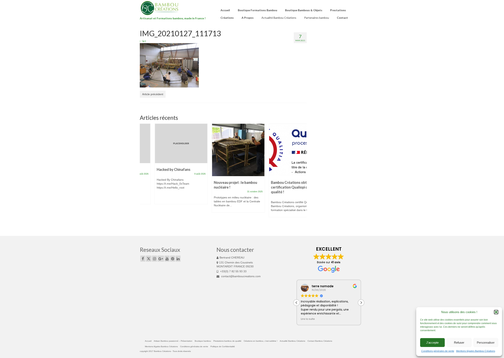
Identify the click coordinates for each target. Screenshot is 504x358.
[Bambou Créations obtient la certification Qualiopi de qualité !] (280, 150)
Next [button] (303, 174)
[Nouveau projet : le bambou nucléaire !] (223, 150)
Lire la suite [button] (308, 319)
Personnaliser (486, 342)
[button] (496, 312)
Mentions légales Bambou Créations (475, 351)
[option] (166, 166)
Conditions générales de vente (437, 351)
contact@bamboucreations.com (240, 276)
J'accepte (432, 342)
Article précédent (152, 94)
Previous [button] (143, 174)
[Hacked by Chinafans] (166, 143)
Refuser (459, 342)
